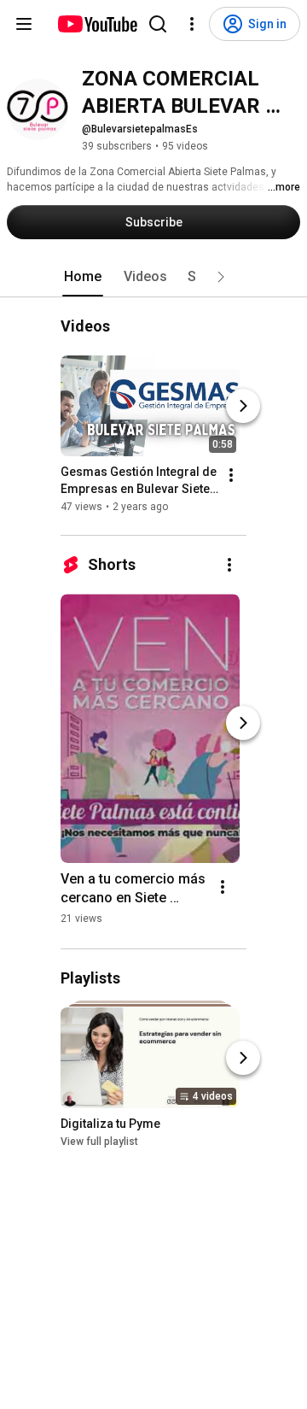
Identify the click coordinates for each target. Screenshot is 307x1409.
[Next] (243, 406)
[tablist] (153, 276)
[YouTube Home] (96, 24)
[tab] (82, 276)
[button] (220, 276)
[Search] (158, 24)
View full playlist (99, 1142)
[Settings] (192, 24)
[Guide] (24, 24)
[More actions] (231, 475)
